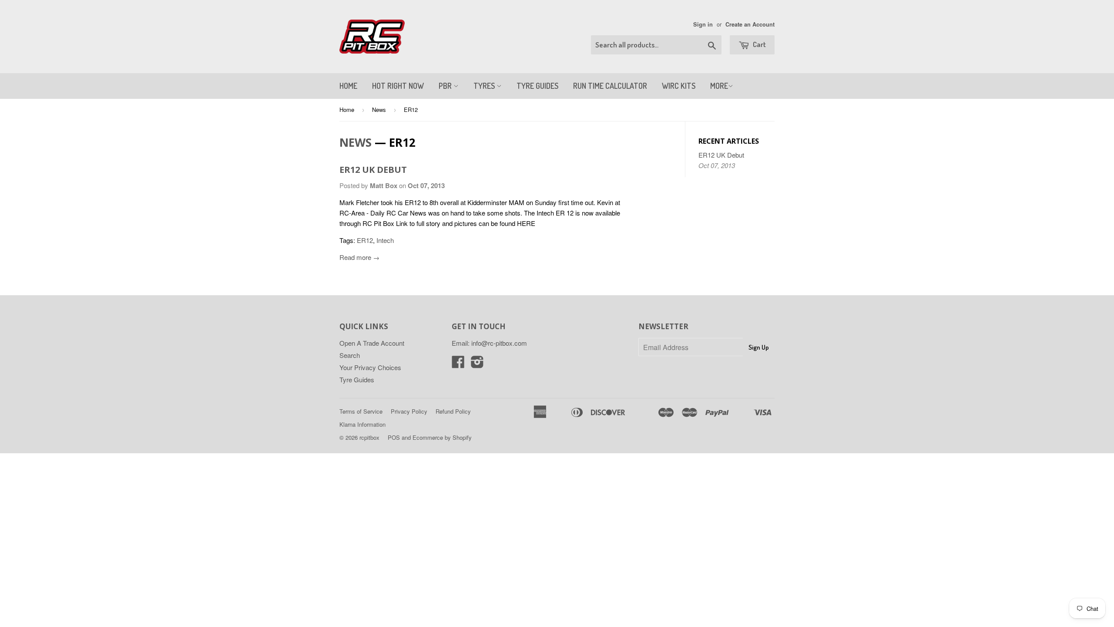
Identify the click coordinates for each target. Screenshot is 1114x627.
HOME (348, 86)
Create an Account (750, 24)
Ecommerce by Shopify (442, 437)
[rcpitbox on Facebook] (458, 364)
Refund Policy (453, 411)
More (719, 86)
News (379, 109)
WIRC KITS (678, 86)
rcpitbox (369, 437)
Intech (385, 240)
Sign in (703, 24)
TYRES (485, 86)
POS (394, 437)
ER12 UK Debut (373, 169)
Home (346, 109)
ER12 (365, 240)
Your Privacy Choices (370, 367)
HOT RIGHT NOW (398, 86)
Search (349, 355)
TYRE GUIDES (537, 86)
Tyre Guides (356, 379)
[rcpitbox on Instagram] (477, 364)
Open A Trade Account (371, 342)
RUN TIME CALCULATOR (610, 86)
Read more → (359, 257)
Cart (759, 44)
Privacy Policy (409, 411)
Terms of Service (361, 411)
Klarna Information (362, 424)
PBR (446, 86)
